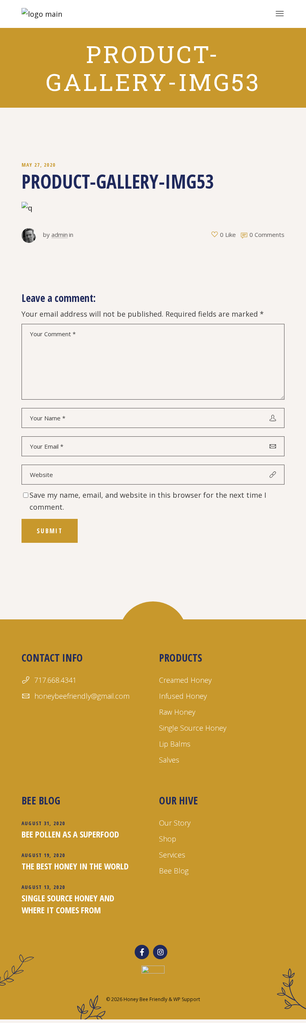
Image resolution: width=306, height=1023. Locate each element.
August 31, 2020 (43, 823)
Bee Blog (173, 870)
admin (59, 235)
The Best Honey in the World (75, 866)
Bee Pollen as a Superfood (70, 834)
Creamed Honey (185, 680)
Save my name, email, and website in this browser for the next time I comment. (147, 501)
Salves (169, 760)
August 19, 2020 (43, 855)
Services (172, 854)
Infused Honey (183, 696)
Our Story (174, 823)
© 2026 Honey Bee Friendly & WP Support (153, 999)
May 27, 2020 (39, 164)
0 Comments (266, 235)
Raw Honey (177, 712)
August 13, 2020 (43, 887)
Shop (167, 839)
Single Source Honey (192, 728)
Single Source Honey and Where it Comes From (68, 904)
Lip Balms (174, 744)
